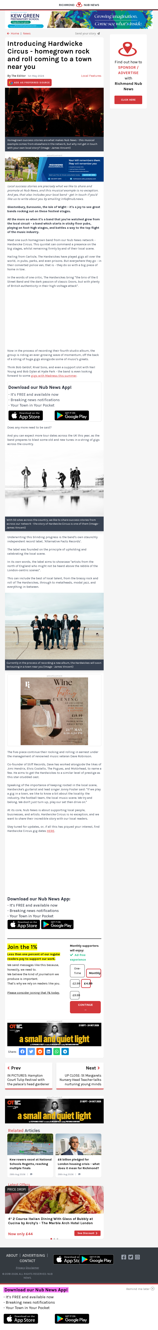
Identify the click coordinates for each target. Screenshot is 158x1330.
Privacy (20, 1267)
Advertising (33, 1255)
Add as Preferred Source (32, 82)
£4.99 (87, 983)
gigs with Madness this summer (53, 375)
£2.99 (76, 983)
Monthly (95, 973)
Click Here (128, 99)
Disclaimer (32, 1267)
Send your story (85, 33)
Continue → (85, 1007)
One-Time (77, 971)
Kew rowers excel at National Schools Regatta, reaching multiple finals (31, 1164)
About (12, 1255)
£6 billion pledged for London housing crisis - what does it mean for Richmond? (79, 1164)
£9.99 (76, 995)
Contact (27, 1261)
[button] (51, 1239)
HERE (50, 831)
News (27, 33)
